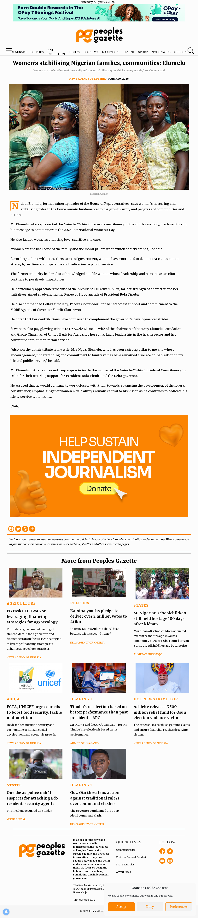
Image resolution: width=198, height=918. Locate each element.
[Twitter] (18, 529)
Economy (91, 52)
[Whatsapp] (25, 529)
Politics (37, 52)
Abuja (13, 699)
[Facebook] (11, 529)
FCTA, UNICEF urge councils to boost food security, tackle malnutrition (34, 712)
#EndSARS (18, 52)
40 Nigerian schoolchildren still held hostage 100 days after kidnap (160, 618)
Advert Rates (123, 871)
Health (128, 52)
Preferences (179, 907)
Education (110, 52)
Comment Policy (125, 849)
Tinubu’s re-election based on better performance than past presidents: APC (99, 712)
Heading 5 (81, 785)
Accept (121, 907)
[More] (32, 529)
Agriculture (21, 603)
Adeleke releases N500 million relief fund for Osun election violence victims (160, 712)
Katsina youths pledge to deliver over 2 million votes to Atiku (98, 616)
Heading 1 (81, 699)
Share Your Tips (125, 864)
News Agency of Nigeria (87, 78)
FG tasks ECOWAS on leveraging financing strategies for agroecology (32, 616)
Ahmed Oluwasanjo (148, 654)
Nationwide (161, 52)
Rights (74, 52)
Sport (143, 52)
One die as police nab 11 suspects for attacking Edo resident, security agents (32, 798)
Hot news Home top (156, 699)
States (141, 605)
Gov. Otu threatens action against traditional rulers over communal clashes (94, 798)
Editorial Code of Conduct (131, 857)
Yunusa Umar (16, 819)
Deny (150, 907)
